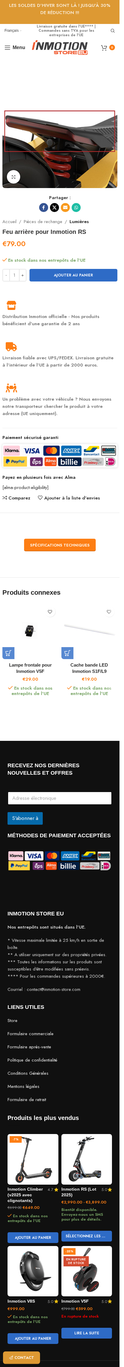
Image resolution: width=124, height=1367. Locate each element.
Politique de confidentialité (32, 1060)
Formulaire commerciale (31, 1033)
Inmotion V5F (75, 1301)
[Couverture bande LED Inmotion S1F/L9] (89, 631)
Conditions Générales (28, 1073)
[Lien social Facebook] (43, 207)
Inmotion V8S (21, 1301)
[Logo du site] (60, 47)
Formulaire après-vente (29, 1047)
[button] (8, 653)
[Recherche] (113, 31)
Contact (24, 1357)
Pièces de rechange (43, 221)
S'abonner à (25, 818)
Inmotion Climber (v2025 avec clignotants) (25, 1195)
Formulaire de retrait (27, 1099)
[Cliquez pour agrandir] (13, 177)
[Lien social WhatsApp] (76, 207)
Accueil (9, 221)
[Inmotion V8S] (33, 1271)
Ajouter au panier (73, 275)
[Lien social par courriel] (65, 207)
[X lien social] (54, 207)
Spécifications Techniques (60, 545)
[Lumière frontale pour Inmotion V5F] (30, 631)
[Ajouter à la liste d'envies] (50, 611)
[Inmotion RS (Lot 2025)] (86, 1159)
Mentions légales (23, 1086)
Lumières (79, 221)
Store (12, 1020)
